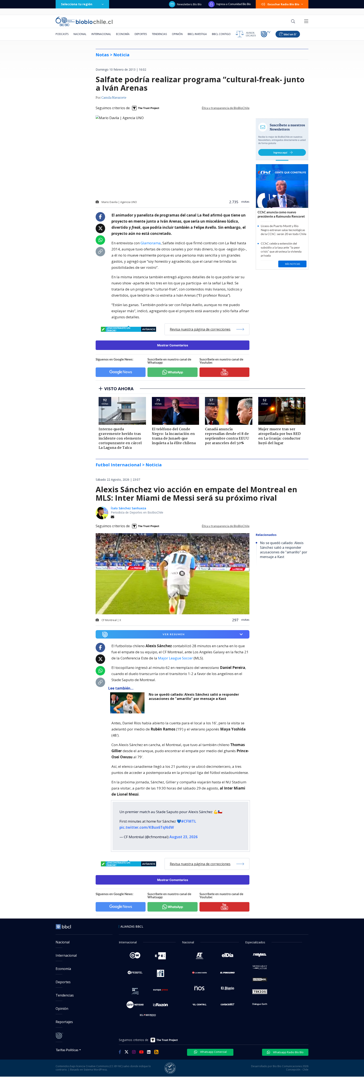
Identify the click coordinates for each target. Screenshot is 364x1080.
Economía (123, 34)
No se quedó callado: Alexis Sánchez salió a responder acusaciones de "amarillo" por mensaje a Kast (194, 696)
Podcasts (62, 34)
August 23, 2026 (183, 836)
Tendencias (159, 34)
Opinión (177, 34)
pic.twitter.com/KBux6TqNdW (146, 827)
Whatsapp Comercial (213, 1052)
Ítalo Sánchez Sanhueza (128, 508)
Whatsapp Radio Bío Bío (288, 1052)
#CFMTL (188, 821)
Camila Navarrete (113, 97)
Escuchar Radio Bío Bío (283, 4)
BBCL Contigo (221, 34)
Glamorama (151, 243)
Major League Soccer (175, 658)
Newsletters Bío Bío (189, 4)
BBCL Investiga (197, 34)
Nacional (80, 34)
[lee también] (128, 702)
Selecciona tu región (76, 4)
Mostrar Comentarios (172, 345)
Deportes (141, 34)
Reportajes (64, 1021)
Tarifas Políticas (67, 1050)
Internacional (101, 34)
